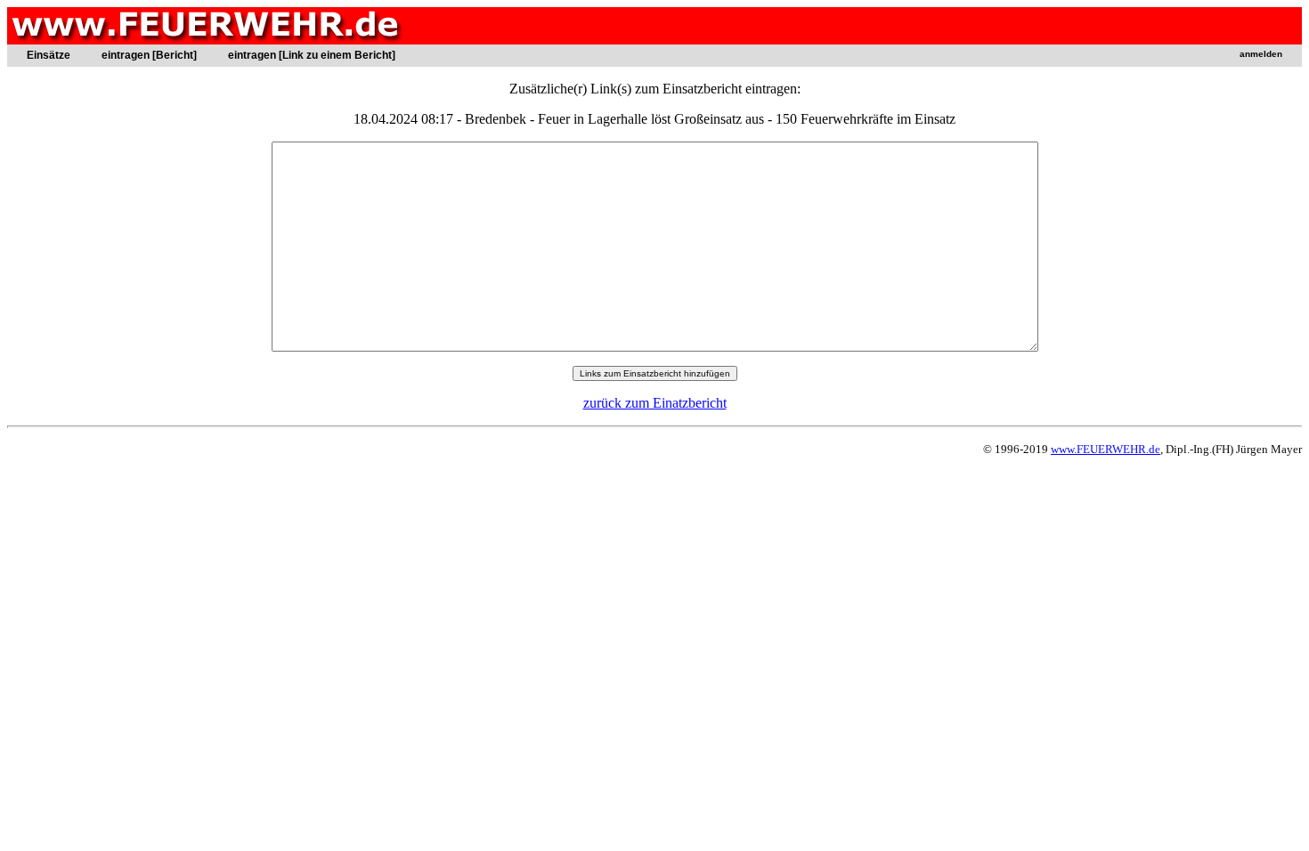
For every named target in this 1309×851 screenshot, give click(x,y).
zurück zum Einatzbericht (655, 402)
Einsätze (48, 55)
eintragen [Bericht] (149, 55)
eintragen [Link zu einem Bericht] (311, 55)
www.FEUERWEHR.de (1105, 449)
